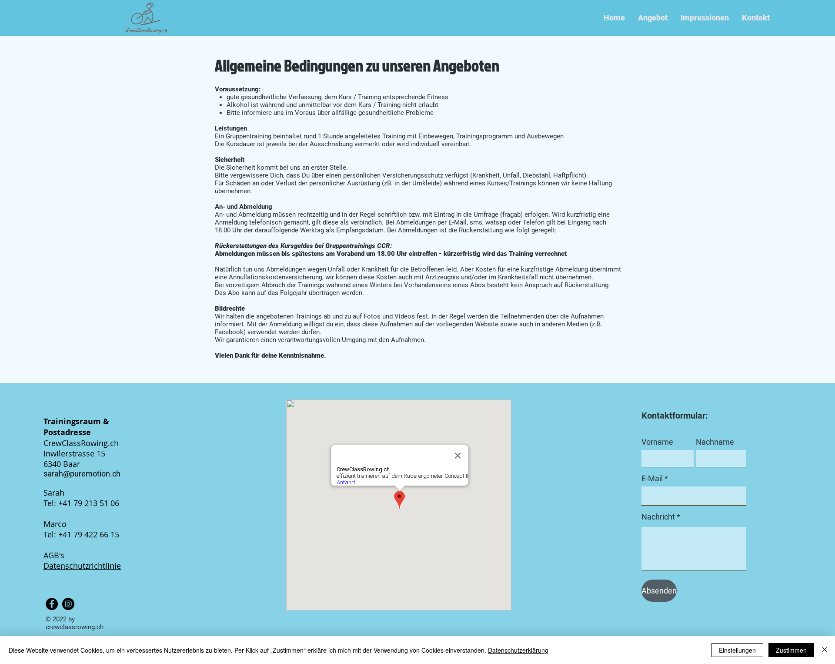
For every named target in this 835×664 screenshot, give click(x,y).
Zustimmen (791, 650)
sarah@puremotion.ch (81, 473)
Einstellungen (737, 650)
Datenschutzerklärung (518, 650)
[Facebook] (52, 604)
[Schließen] (824, 650)
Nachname (715, 442)
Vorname (657, 442)
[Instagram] (68, 604)
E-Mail (652, 479)
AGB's (53, 555)
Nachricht (658, 517)
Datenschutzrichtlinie (82, 565)
